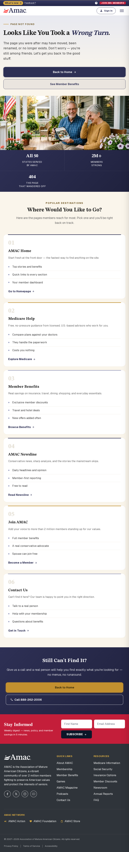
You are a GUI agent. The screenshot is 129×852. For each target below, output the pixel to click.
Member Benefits (67, 775)
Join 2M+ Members (112, 3)
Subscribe (75, 734)
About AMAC (65, 763)
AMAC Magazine (67, 787)
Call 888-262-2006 (28, 699)
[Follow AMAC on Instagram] (25, 794)
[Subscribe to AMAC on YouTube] (33, 794)
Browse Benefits (19, 427)
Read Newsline (18, 495)
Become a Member (21, 562)
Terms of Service (31, 846)
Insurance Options (105, 775)
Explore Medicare (20, 359)
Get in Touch (17, 630)
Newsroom (100, 787)
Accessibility (51, 846)
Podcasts (62, 794)
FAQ (96, 800)
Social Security (103, 769)
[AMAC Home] (17, 757)
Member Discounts (105, 781)
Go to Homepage (19, 291)
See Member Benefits (64, 84)
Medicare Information (107, 763)
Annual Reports (103, 794)
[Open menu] (122, 11)
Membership (64, 769)
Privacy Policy (11, 846)
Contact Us (63, 800)
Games (61, 781)
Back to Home (62, 72)
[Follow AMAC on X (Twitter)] (16, 794)
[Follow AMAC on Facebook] (7, 794)
